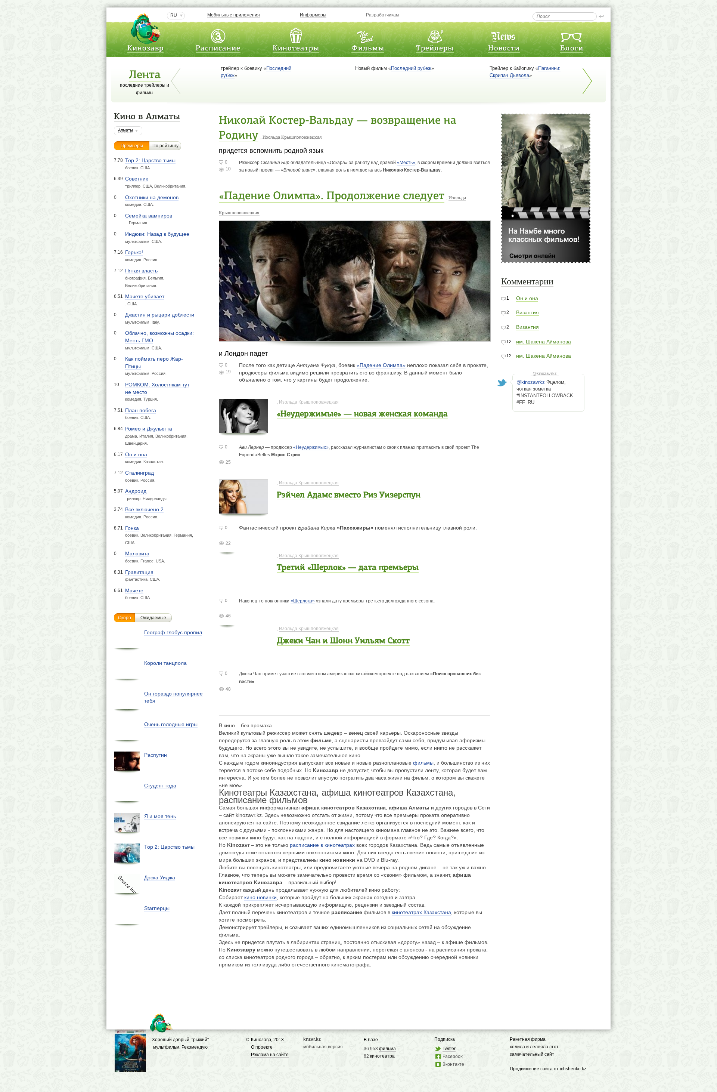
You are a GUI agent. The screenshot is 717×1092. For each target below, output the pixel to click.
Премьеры (132, 145)
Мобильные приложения (233, 15)
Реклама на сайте (270, 1054)
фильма (387, 1048)
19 (228, 371)
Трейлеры (435, 48)
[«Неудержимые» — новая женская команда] (243, 429)
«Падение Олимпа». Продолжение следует (331, 196)
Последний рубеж (411, 68)
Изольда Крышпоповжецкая (292, 137)
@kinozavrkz (545, 373)
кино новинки (260, 897)
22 (228, 543)
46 (228, 616)
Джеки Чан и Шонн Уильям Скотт (343, 641)
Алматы (125, 130)
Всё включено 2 (144, 509)
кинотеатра (382, 1056)
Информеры (313, 15)
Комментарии (527, 281)
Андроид (135, 491)
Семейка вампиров (148, 216)
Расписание (218, 48)
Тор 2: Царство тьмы (150, 160)
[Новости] (504, 35)
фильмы (423, 763)
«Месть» (406, 162)
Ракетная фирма (528, 1039)
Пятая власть (141, 271)
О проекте (262, 1047)
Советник (136, 179)
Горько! (134, 252)
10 (228, 169)
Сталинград (139, 473)
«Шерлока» (303, 601)
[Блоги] (572, 35)
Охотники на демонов (152, 197)
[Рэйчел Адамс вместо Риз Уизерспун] (243, 510)
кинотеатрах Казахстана (421, 912)
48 (228, 689)
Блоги (571, 48)
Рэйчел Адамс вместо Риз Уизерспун (348, 495)
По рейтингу (165, 145)
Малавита (137, 553)
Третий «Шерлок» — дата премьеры (348, 568)
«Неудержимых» (311, 447)
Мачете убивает (144, 296)
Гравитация (139, 572)
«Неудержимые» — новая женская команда (362, 414)
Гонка (132, 528)
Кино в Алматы (147, 116)
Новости (504, 48)
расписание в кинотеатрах (322, 845)
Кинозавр (145, 48)
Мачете (134, 590)
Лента (145, 75)
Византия (527, 312)
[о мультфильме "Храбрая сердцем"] (130, 1068)
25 (228, 462)
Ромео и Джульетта (148, 429)
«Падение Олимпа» (381, 365)
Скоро (124, 617)
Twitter (449, 1048)
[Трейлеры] (435, 35)
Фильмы (367, 48)
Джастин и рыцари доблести (159, 315)
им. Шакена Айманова (543, 342)
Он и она (136, 454)
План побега (140, 410)
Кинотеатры (296, 48)
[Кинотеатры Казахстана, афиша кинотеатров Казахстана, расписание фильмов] (295, 35)
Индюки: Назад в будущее (157, 234)
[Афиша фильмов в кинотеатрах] (368, 35)
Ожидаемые (153, 617)
